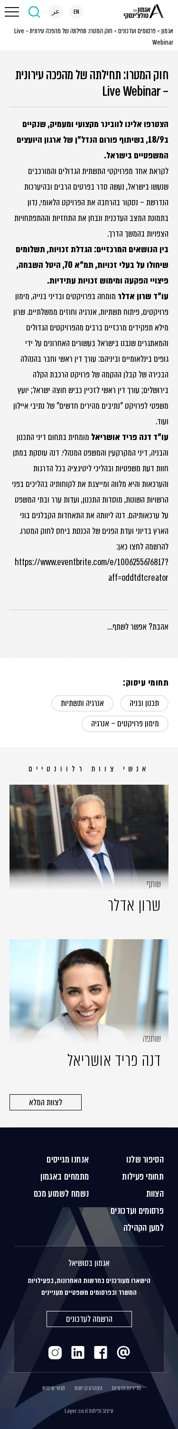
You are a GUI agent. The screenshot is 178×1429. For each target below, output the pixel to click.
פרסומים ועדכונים (137, 31)
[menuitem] (76, 12)
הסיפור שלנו (145, 1159)
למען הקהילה (143, 1228)
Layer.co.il (76, 1411)
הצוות (155, 1193)
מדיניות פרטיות (126, 1388)
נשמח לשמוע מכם (61, 1193)
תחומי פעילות (143, 1176)
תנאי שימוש (53, 1388)
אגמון (167, 31)
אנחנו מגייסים (68, 1159)
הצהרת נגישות (89, 1388)
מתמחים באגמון (64, 1176)
